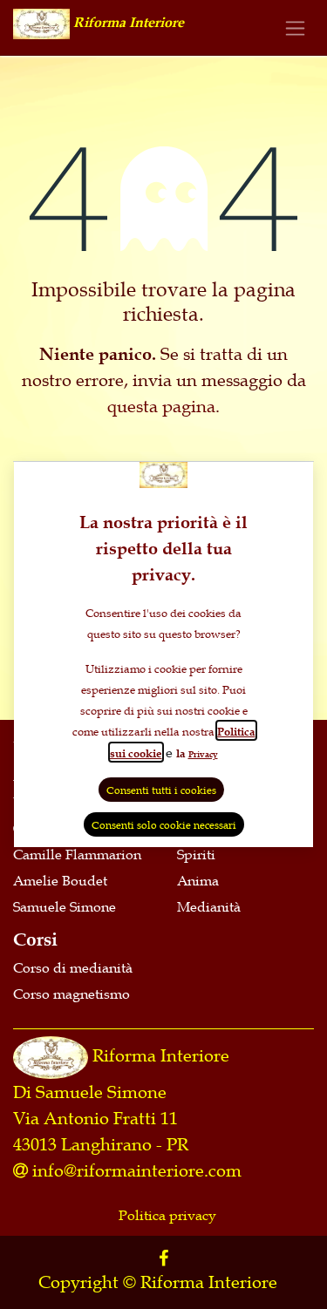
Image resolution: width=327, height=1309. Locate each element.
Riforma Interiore (160, 1055)
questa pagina (161, 406)
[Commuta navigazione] (295, 27)
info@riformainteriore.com (137, 1170)
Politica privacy (167, 1215)
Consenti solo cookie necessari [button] (164, 824)
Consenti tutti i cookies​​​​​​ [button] (161, 790)
